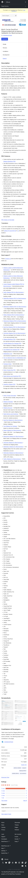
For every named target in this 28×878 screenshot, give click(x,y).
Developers (4, 839)
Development (6, 55)
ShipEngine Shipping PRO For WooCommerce (14, 298)
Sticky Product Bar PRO (9, 370)
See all (25, 800)
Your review (4, 800)
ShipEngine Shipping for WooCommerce (13, 452)
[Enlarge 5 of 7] (24, 705)
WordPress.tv (5, 841)
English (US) (24, 764)
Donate (17, 839)
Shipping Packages (8, 401)
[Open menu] (26, 2)
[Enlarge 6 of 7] (24, 712)
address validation (17, 767)
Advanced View (5, 777)
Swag (17, 841)
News (2, 825)
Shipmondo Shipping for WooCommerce (13, 436)
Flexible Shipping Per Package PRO (12, 343)
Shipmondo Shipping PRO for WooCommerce (14, 321)
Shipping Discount (7, 407)
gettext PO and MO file (10, 230)
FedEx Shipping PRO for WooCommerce (13, 292)
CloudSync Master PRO (9, 384)
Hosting (3, 827)
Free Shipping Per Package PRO (11, 349)
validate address (15, 773)
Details (4, 44)
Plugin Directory (5, 6)
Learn (2, 834)
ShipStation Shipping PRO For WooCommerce (14, 306)
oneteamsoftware (7, 35)
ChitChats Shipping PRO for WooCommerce (14, 333)
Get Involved (18, 834)
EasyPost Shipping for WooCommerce (12, 420)
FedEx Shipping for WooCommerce (12, 459)
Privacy (3, 829)
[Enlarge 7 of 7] (24, 717)
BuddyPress (5, 853)
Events (16, 836)
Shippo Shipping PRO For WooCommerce (13, 314)
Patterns (17, 829)
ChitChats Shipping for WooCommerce (13, 442)
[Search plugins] (15, 15)
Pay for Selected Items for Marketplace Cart (14, 357)
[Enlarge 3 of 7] (11, 723)
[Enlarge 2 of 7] (11, 712)
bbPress (4, 850)
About (2, 822)
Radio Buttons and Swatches (10, 414)
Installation (5, 51)
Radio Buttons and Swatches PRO (12, 376)
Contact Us (8, 258)
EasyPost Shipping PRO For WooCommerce (14, 327)
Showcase (17, 822)
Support (5, 58)
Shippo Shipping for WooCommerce (12, 430)
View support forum (6, 814)
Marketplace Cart (7, 353)
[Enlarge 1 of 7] (11, 702)
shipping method (22, 770)
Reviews (5, 47)
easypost (24, 767)
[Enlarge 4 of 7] (24, 702)
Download (4, 39)
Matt (3, 848)
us (18, 230)
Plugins (16, 827)
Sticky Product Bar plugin (9, 395)
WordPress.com (6, 846)
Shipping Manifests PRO (9, 161)
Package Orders (7, 364)
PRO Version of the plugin (7, 219)
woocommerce (23, 773)
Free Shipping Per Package (10, 426)
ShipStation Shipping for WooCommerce (13, 446)
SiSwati (6, 859)
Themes (17, 825)
